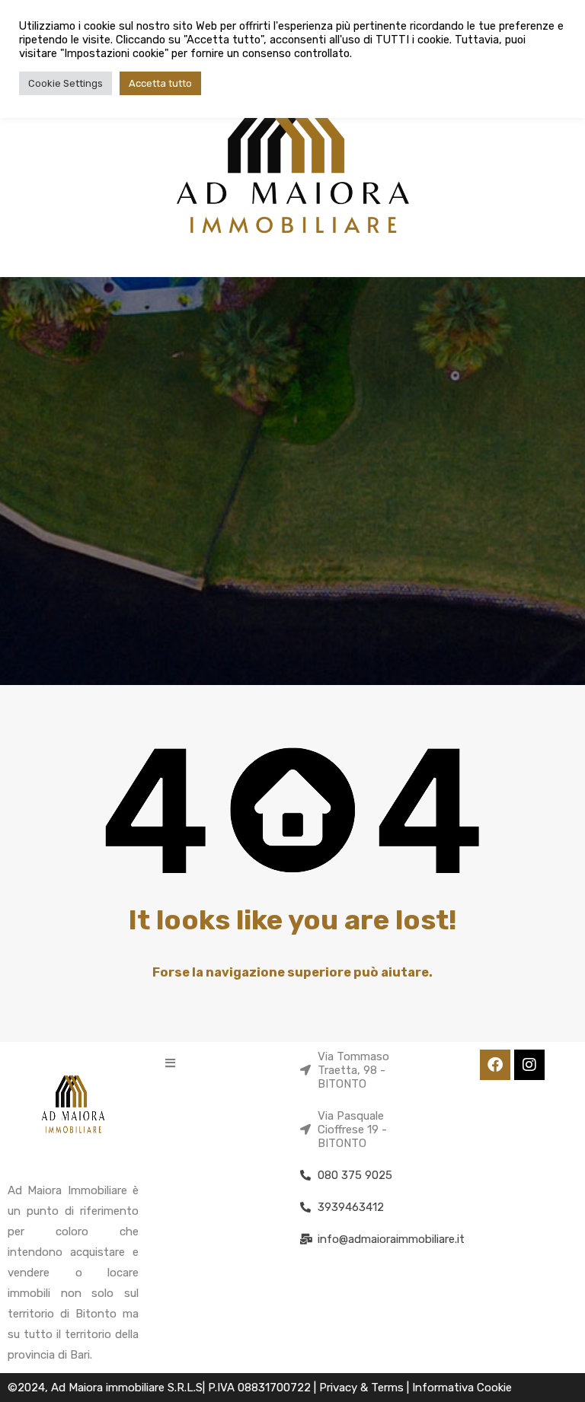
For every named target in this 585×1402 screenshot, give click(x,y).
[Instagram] (529, 1065)
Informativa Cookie (462, 1387)
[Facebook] (495, 1065)
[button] (170, 1063)
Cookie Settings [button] (65, 83)
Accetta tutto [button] (160, 83)
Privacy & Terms (363, 1387)
